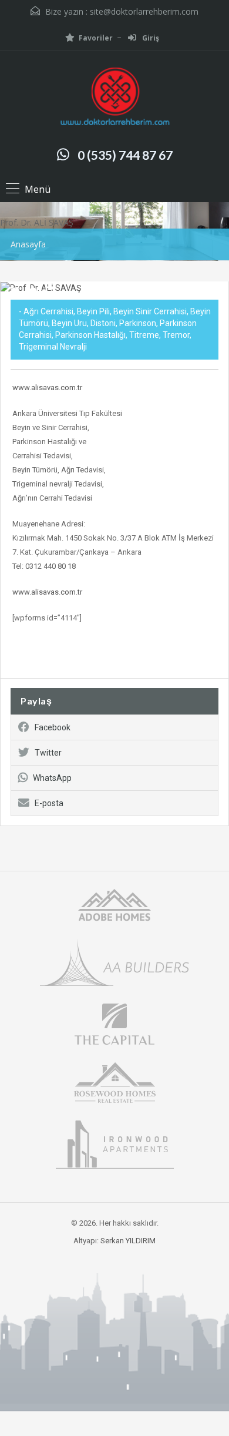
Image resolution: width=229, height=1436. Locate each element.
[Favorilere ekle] (30, 296)
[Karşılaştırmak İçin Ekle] (11, 293)
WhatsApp (52, 778)
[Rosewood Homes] (114, 1081)
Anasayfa (28, 244)
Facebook (52, 727)
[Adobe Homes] (114, 904)
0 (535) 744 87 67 (125, 154)
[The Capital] (114, 1023)
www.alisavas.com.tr (47, 387)
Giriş (149, 38)
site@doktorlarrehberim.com (144, 11)
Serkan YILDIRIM (128, 1240)
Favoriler (96, 38)
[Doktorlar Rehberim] (114, 98)
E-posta (49, 803)
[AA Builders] (114, 961)
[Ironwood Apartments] (115, 1143)
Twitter (48, 752)
